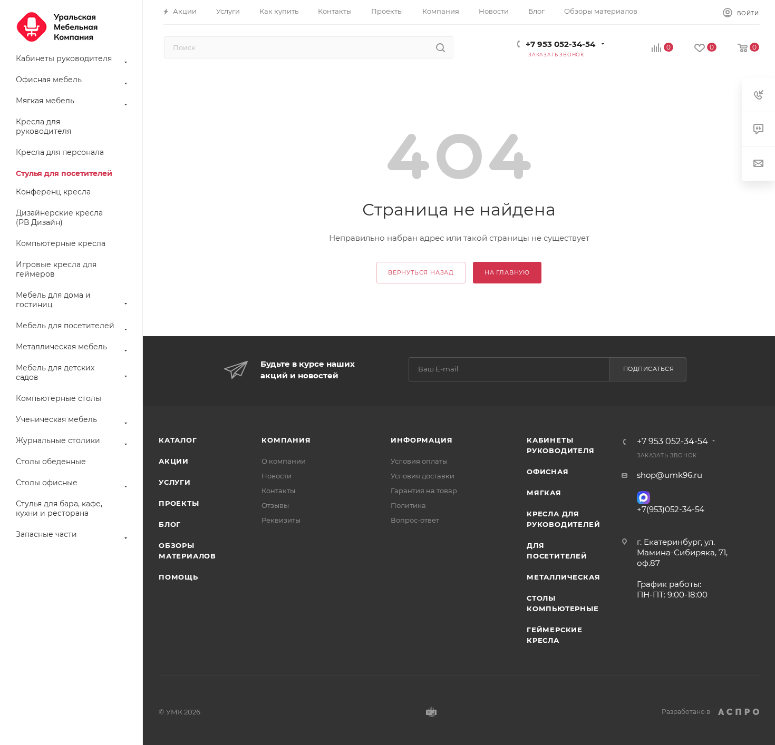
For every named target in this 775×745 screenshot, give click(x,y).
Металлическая (563, 577)
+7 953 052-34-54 (560, 44)
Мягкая (544, 492)
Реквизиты (281, 520)
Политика (408, 505)
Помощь (178, 577)
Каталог (178, 440)
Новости (276, 476)
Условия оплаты (419, 461)
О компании (283, 461)
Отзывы (275, 505)
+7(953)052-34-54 (670, 509)
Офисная (548, 471)
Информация (421, 440)
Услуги (175, 482)
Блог (170, 524)
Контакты (278, 490)
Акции (174, 461)
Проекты (179, 503)
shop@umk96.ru (669, 475)
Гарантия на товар (424, 490)
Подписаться (648, 368)
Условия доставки (422, 476)
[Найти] (440, 47)
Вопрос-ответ (415, 520)
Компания (286, 440)
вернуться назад (421, 272)
